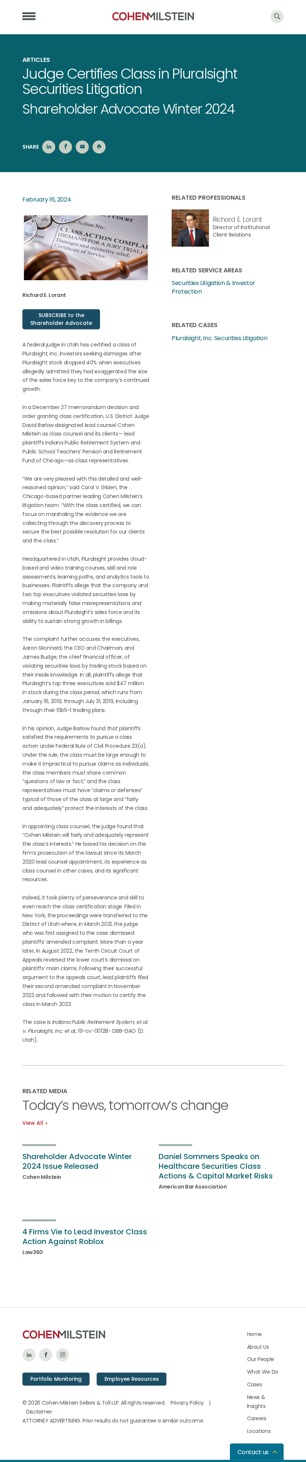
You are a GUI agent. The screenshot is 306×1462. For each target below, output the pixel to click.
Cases (254, 1384)
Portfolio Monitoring (56, 1379)
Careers (257, 1418)
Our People (261, 1359)
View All (32, 1123)
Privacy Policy (187, 1402)
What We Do (263, 1372)
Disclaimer (39, 1411)
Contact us (253, 1452)
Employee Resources (131, 1379)
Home (254, 1334)
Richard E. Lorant (237, 219)
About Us (258, 1347)
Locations (259, 1431)
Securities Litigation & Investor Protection (213, 287)
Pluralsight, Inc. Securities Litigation (219, 338)
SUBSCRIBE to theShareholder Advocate (61, 319)
